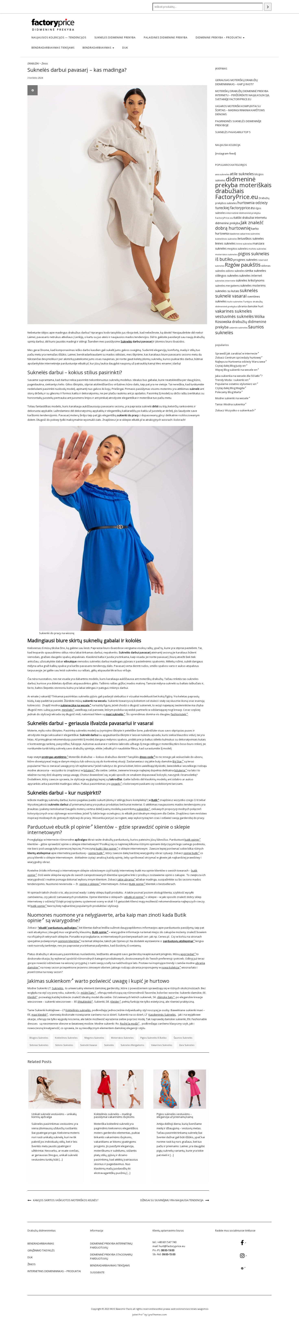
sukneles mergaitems (132, 1045)
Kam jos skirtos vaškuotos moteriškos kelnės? (65, 1200)
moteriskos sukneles (122, 1037)
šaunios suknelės (183, 1037)
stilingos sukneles (227, 275)
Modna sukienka (234, 404)
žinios (31, 1264)
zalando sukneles (238, 327)
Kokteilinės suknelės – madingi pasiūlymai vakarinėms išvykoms (114, 1115)
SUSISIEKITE (97, 1272)
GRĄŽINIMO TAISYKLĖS (41, 1250)
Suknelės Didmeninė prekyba (115, 37)
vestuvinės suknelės (234, 316)
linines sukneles (225, 243)
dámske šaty (165, 997)
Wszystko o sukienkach (239, 410)
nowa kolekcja (170, 967)
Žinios (44, 63)
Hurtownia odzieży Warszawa (246, 361)
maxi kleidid (39, 1014)
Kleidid (31, 997)
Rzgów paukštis (243, 264)
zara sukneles (186, 1045)
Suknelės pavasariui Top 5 (233, 132)
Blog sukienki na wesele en (240, 370)
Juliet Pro (137, 1314)
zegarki (115, 784)
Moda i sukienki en (236, 380)
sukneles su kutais (227, 291)
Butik (154, 800)
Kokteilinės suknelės (78, 1010)
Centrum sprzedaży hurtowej (243, 357)
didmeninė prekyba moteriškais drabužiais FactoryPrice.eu (243, 188)
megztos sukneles (94, 1037)
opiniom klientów (68, 941)
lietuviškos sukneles (251, 238)
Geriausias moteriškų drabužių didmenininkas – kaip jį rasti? (236, 82)
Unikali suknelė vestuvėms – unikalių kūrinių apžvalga (54, 1115)
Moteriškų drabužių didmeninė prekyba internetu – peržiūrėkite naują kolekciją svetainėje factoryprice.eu (242, 95)
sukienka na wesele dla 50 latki (240, 376)
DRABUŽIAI (33, 63)
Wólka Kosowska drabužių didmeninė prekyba (240, 321)
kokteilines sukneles (66, 1037)
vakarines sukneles (161, 1045)
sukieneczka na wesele (74, 705)
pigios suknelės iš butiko (153, 1037)
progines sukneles (245, 260)
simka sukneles (255, 270)
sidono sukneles (64, 1045)
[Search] (268, 7)
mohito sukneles (257, 248)
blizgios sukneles (38, 1037)
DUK (125, 47)
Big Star (177, 761)
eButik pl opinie (133, 897)
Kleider (114, 1001)
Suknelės (126, 341)
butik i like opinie (106, 848)
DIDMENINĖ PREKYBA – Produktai (219, 37)
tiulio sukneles (234, 301)
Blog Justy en (238, 365)
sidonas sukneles (38, 1045)
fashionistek (178, 714)
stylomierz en (248, 384)
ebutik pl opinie (72, 826)
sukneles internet (250, 275)
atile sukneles (242, 173)
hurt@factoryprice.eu (172, 1246)
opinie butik (95, 853)
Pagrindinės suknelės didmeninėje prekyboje (238, 123)
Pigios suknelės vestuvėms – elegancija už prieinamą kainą (175, 1115)
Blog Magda (237, 388)
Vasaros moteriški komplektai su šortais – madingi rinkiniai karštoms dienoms (240, 110)
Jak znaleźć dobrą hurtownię (239, 225)
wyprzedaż (187, 954)
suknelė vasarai (88, 1045)
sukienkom (58, 980)
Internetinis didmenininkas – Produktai (54, 1271)
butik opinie (191, 839)
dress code (146, 757)
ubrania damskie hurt (250, 306)
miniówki (67, 710)
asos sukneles (222, 174)
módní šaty (87, 992)
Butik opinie (136, 884)
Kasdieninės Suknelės (162, 1014)
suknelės (109, 1045)
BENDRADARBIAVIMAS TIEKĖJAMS (53, 47)
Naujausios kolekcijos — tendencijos (59, 37)
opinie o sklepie (89, 884)
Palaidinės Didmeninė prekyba (166, 37)
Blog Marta (234, 392)
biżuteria (179, 770)
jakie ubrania (126, 879)
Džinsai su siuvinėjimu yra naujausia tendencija (171, 1200)
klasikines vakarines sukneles (244, 233)
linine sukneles (244, 243)
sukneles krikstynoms (250, 280)
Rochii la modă (129, 1023)
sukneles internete (225, 280)
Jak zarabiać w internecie (242, 353)
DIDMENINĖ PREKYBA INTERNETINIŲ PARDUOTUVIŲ (111, 1245)
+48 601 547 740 (166, 1242)
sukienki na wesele (236, 398)
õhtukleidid (84, 1001)
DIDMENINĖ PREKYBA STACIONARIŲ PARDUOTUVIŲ (111, 1256)
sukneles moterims (253, 285)
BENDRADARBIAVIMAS (97, 47)
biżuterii (88, 770)
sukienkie (142, 809)
